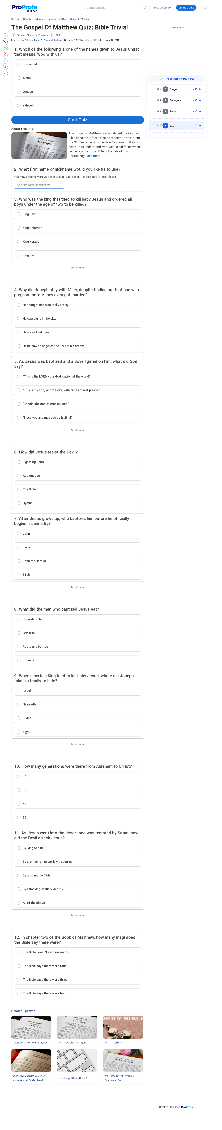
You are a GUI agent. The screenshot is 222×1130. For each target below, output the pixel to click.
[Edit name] (178, 125)
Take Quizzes (161, 7)
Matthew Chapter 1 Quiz (72, 1042)
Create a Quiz (186, 7)
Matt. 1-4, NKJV (113, 1042)
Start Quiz (77, 119)
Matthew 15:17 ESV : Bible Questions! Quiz (119, 1078)
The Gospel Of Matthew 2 (73, 1078)
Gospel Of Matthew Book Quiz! (30, 1042)
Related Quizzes (23, 1011)
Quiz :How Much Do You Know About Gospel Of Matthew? (29, 1078)
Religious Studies (26, 35)
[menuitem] (162, 8)
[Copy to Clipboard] (6, 67)
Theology (43, 35)
